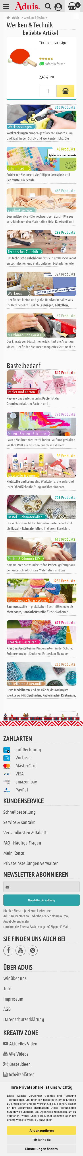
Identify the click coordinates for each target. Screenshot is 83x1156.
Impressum (13, 998)
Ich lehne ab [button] (42, 1140)
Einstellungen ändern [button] (41, 1149)
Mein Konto (13, 853)
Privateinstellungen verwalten (31, 863)
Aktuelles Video (23, 1043)
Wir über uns (15, 978)
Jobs (7, 988)
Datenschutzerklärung (23, 1019)
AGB (7, 1009)
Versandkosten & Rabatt (25, 832)
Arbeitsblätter (21, 1074)
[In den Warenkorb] (65, 91)
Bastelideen (20, 1064)
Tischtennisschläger (53, 42)
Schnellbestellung (19, 812)
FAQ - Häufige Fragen (22, 842)
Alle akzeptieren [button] (41, 1130)
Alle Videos (18, 1054)
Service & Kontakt (19, 822)
